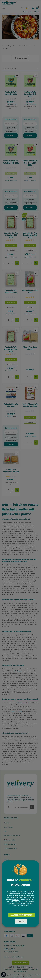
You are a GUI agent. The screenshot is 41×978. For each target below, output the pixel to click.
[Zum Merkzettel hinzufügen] (17, 75)
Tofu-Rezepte (18, 671)
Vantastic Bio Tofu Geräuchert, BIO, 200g (11, 235)
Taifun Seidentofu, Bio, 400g (11, 405)
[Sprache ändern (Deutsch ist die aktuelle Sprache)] (27, 8)
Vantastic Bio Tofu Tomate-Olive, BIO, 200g (30, 235)
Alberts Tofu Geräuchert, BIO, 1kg (11, 470)
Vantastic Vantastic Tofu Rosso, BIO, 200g (30, 163)
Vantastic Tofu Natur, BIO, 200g (11, 93)
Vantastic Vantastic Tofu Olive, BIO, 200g (11, 162)
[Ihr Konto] (33, 8)
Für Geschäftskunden (10, 848)
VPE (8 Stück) (30, 422)
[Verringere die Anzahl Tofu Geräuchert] (4, 490)
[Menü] (4, 8)
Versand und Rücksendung (12, 835)
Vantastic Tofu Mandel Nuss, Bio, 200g (11, 349)
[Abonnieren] (32, 807)
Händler (36, 12)
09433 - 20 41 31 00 (9, 949)
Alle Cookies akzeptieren (21, 915)
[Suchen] (22, 8)
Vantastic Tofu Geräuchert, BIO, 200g (30, 94)
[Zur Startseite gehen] (9, 3)
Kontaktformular (18, 957)
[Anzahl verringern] (4, 263)
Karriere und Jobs (9, 840)
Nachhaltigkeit (8, 827)
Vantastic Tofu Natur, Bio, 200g (11, 291)
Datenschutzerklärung (20, 905)
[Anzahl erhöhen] (13, 263)
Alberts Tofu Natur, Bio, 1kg (30, 348)
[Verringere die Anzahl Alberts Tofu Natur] (24, 377)
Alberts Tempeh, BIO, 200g (30, 291)
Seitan (21, 711)
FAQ (5, 831)
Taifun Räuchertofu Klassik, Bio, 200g (30, 405)
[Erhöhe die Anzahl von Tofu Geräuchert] (12, 490)
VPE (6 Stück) (11, 250)
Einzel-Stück (12, 174)
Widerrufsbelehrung (10, 844)
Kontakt (6, 859)
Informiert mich (12, 135)
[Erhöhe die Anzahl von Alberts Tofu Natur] (31, 377)
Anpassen (21, 921)
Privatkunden (27, 12)
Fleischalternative (23, 703)
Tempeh (12, 711)
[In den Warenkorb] (17, 263)
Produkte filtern (22, 58)
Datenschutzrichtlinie (13, 130)
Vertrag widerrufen (20, 962)
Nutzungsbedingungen (11, 131)
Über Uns (6, 823)
